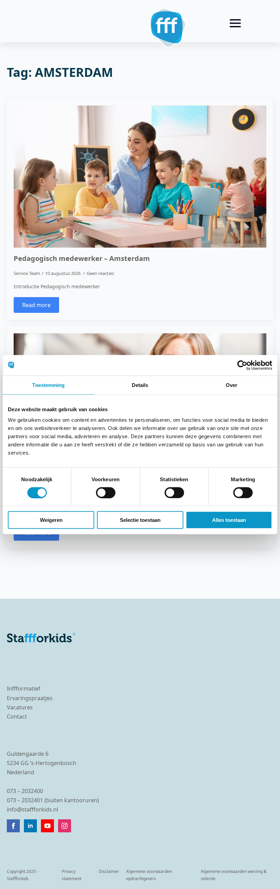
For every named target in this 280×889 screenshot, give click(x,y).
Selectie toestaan (140, 520)
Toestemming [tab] (48, 385)
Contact (17, 716)
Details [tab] (140, 385)
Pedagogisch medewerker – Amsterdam (82, 258)
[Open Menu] (235, 23)
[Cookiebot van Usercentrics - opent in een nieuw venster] (242, 365)
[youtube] (47, 825)
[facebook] (13, 825)
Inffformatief (23, 688)
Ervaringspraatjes (30, 698)
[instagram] (64, 825)
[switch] (105, 492)
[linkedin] (30, 825)
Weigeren (51, 520)
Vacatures (20, 707)
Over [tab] (231, 385)
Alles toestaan (229, 520)
